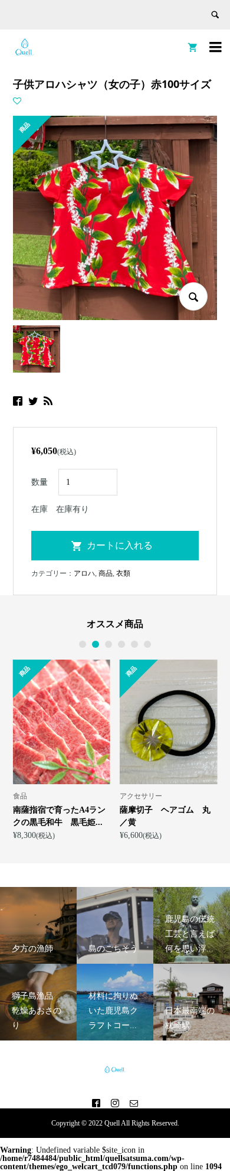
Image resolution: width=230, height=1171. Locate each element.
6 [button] (148, 644)
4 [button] (122, 644)
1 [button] (83, 644)
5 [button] (135, 644)
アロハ (84, 573)
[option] (111, 750)
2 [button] (96, 644)
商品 (105, 573)
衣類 (123, 573)
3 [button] (109, 644)
